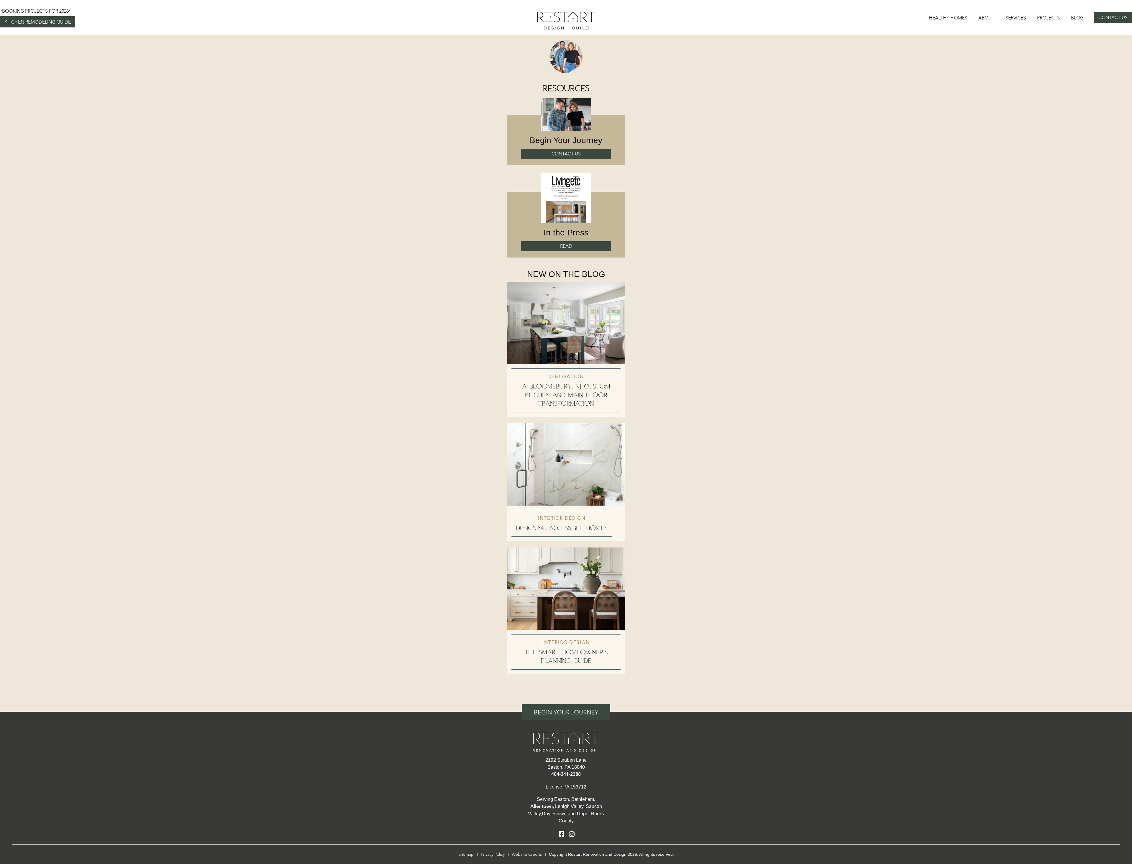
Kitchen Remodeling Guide (37, 22)
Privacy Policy (493, 854)
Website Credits (527, 854)
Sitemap (466, 854)
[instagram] (571, 834)
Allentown (541, 806)
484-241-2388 (566, 774)
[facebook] (561, 834)
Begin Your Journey (566, 712)
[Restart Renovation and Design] (566, 20)
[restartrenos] (566, 741)
